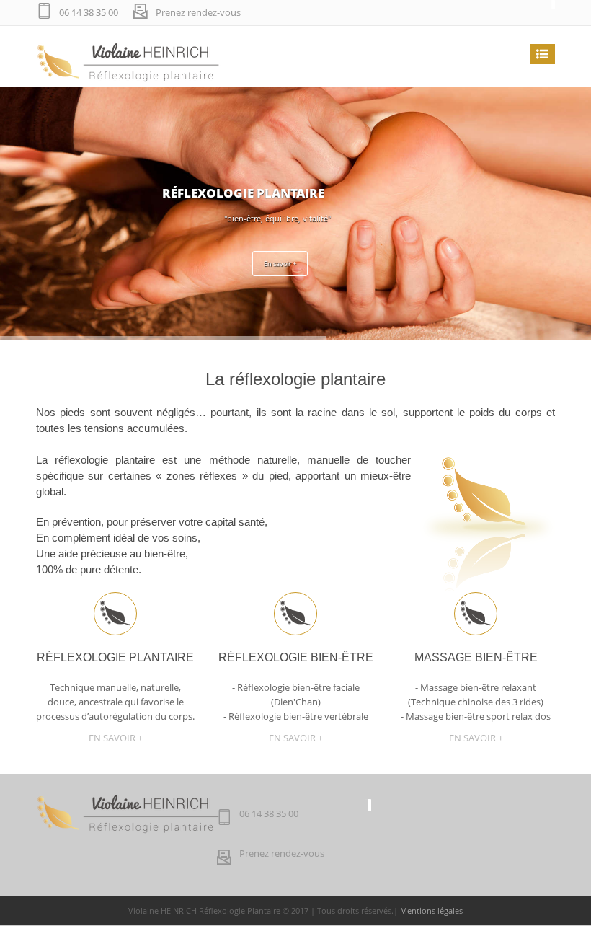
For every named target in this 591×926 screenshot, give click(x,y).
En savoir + (280, 263)
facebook (540, 12)
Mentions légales (431, 910)
